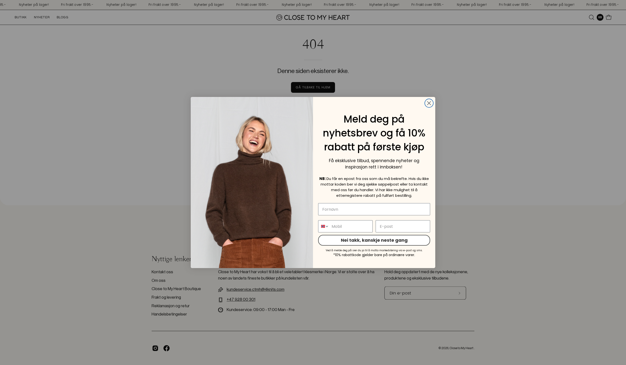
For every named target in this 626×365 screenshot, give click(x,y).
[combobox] (323, 226)
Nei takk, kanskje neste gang (374, 240)
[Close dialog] (429, 103)
